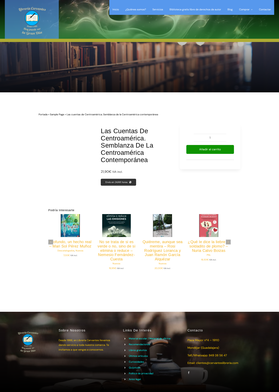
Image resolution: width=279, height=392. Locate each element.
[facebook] (188, 372)
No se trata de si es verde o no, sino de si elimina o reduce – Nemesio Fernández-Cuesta (116, 250)
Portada (43, 114)
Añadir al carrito (210, 149)
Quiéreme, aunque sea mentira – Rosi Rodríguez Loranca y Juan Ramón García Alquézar (163, 250)
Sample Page (57, 114)
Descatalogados (65, 250)
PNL (209, 254)
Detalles (72, 228)
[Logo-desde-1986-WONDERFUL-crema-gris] (32, 5)
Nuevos (79, 250)
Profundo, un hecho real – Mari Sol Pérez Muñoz (70, 244)
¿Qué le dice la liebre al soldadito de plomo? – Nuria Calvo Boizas (208, 246)
